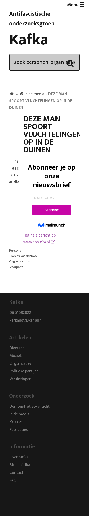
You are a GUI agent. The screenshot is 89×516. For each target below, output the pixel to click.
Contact (16, 472)
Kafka (28, 40)
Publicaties (19, 429)
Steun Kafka (20, 465)
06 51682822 (20, 312)
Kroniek (16, 422)
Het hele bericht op (39, 239)
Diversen (17, 348)
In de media (34, 94)
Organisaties (20, 363)
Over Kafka (19, 457)
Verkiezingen (20, 379)
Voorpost (16, 267)
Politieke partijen (24, 371)
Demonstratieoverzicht (30, 406)
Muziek (16, 355)
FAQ (13, 480)
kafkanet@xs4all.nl (26, 320)
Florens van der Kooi (23, 256)
